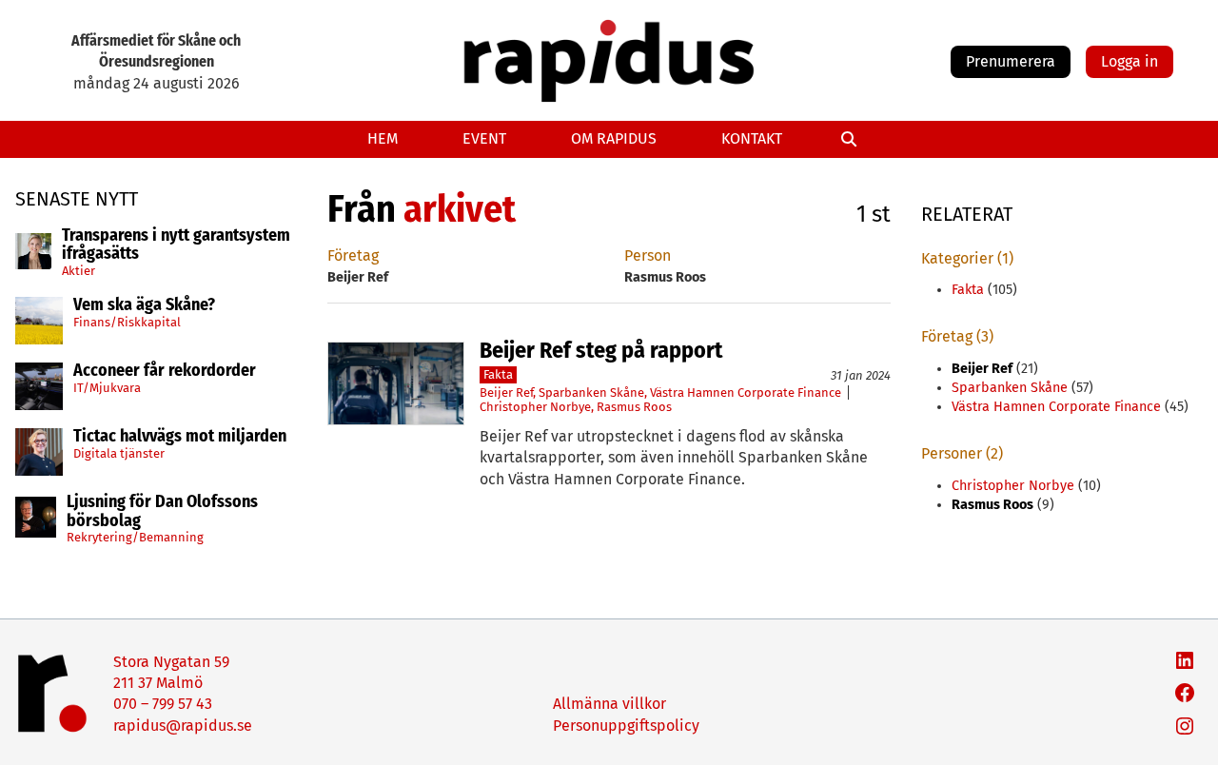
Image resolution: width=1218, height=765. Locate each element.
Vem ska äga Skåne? (144, 305)
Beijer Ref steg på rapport (601, 350)
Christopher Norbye (535, 407)
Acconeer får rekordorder (166, 371)
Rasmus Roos (634, 407)
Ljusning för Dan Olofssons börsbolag (162, 512)
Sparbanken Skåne (591, 392)
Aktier (78, 271)
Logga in (1129, 61)
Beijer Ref (506, 392)
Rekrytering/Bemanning (135, 537)
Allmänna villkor (609, 704)
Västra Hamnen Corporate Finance (745, 392)
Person (647, 255)
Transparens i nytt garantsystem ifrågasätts (176, 245)
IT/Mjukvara (107, 388)
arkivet (459, 209)
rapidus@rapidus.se (182, 725)
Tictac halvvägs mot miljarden (179, 436)
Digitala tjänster (119, 453)
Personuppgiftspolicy (626, 725)
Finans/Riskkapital (127, 322)
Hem (382, 138)
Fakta (498, 374)
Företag (353, 255)
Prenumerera (1010, 61)
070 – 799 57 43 (162, 704)
